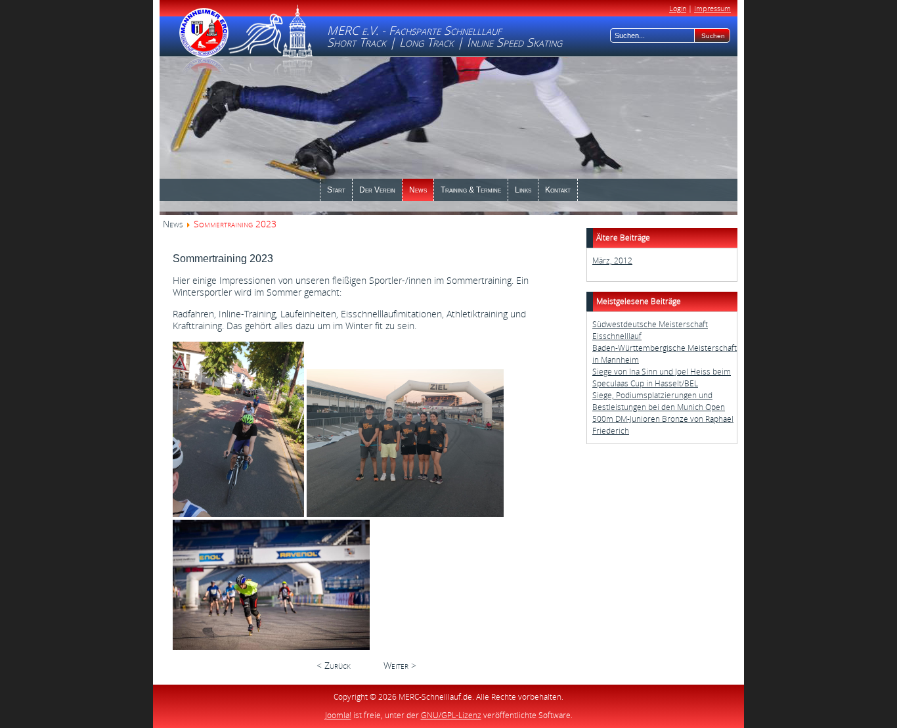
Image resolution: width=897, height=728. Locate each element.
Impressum (712, 8)
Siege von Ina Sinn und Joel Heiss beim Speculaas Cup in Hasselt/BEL (661, 377)
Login (677, 8)
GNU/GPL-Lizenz (451, 715)
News (173, 223)
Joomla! (338, 715)
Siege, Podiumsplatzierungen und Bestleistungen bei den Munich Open (658, 401)
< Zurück (334, 665)
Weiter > (399, 665)
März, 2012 (612, 260)
